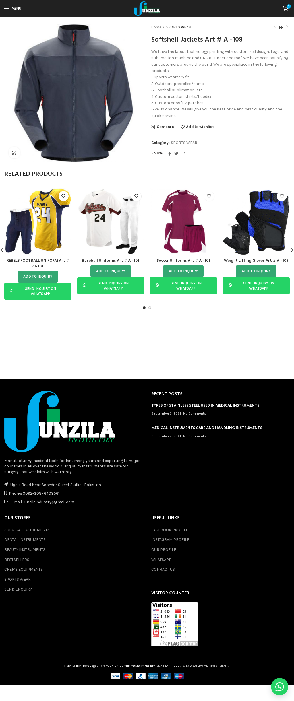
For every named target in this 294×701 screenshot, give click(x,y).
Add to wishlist (200, 127)
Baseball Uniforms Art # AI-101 (110, 260)
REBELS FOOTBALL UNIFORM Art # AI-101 (38, 263)
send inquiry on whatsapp (40, 291)
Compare (165, 127)
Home (156, 27)
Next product (287, 27)
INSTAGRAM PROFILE (170, 539)
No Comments (194, 413)
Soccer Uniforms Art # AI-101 (183, 260)
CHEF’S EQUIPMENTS (23, 569)
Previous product (275, 27)
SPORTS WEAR (178, 27)
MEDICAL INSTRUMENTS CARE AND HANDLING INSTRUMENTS (206, 428)
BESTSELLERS (16, 559)
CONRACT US (163, 569)
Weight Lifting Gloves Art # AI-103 (256, 260)
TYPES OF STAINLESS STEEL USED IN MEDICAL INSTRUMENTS (205, 405)
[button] (279, 686)
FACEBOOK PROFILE (169, 529)
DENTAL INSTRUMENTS (25, 539)
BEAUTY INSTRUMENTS (24, 549)
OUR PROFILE (163, 549)
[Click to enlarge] (14, 152)
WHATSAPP (161, 559)
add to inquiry (37, 276)
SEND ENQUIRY (18, 589)
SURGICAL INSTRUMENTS (27, 529)
